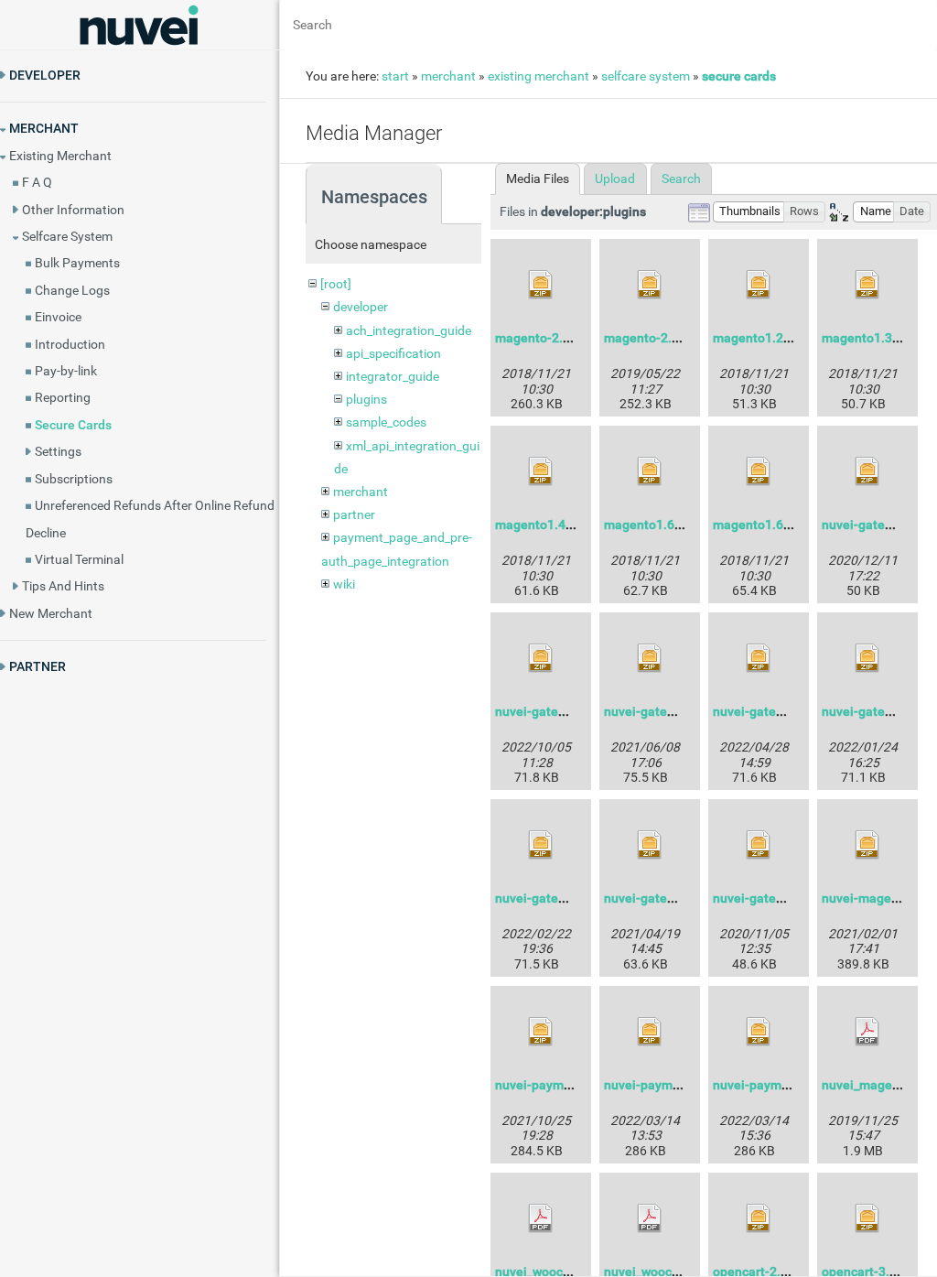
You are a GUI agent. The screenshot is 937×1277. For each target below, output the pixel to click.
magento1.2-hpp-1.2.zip (783, 337)
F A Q (37, 182)
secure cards (739, 76)
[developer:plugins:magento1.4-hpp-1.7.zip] (541, 471)
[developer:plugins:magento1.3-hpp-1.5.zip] (867, 284)
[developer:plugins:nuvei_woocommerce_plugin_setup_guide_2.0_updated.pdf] (541, 1218)
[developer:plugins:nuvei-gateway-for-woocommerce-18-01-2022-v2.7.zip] (867, 658)
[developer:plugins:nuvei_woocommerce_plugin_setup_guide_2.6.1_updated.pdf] (649, 1218)
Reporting (63, 397)
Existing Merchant (60, 155)
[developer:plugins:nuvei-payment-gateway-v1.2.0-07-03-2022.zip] (649, 1031)
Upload (615, 178)
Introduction (70, 344)
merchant (448, 76)
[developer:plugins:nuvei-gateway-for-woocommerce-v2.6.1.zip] (649, 845)
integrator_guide (392, 376)
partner (354, 514)
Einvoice (58, 316)
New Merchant (50, 613)
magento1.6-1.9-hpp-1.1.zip (686, 524)
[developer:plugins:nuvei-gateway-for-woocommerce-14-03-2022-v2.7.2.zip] (758, 658)
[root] (335, 283)
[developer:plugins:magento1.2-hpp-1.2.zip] (758, 284)
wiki (344, 584)
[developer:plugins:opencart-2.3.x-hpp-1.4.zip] (758, 1218)
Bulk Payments (77, 262)
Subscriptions (74, 478)
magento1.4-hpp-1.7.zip (565, 524)
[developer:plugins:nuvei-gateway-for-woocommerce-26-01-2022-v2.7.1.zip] (541, 845)
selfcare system (645, 76)
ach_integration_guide (408, 330)
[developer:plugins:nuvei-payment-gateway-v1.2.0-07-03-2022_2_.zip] (758, 1031)
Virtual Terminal (79, 559)
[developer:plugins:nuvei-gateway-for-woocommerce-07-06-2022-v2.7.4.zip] (541, 658)
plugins (366, 399)
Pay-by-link (66, 370)
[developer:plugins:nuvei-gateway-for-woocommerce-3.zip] (649, 658)
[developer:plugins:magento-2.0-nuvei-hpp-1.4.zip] (541, 284)
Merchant (44, 128)
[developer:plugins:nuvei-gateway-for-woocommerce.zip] (758, 845)
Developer (45, 75)
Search (681, 178)
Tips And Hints (63, 586)
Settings (58, 451)
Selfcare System (67, 236)
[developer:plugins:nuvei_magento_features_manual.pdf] (867, 1031)
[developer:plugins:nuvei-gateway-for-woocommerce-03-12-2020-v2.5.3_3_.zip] (867, 471)
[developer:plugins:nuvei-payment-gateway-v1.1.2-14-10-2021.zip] (541, 1031)
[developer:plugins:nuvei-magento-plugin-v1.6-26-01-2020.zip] (867, 845)
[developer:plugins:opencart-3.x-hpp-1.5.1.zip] (867, 1218)
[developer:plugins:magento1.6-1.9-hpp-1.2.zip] (758, 471)
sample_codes (386, 422)
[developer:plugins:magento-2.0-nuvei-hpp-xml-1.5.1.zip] (649, 284)
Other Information (73, 209)
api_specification (393, 353)
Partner (37, 666)
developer (360, 306)
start (395, 76)
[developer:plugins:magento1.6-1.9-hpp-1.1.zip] (649, 471)
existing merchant (538, 76)
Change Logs (72, 290)
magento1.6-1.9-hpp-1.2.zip (795, 524)
